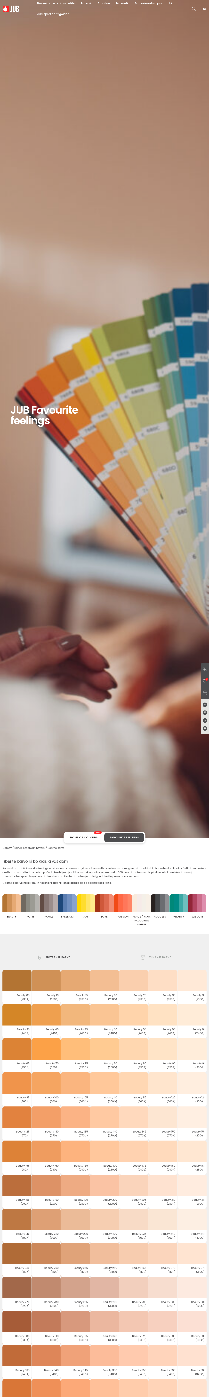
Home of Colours (85, 836)
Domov (7, 848)
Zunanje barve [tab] (160, 957)
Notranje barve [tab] (58, 957)
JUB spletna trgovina (53, 14)
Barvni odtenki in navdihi (29, 848)
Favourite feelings (124, 837)
